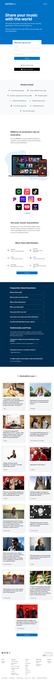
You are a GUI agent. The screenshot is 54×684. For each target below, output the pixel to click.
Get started (27, 273)
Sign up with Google (27, 65)
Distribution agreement (42, 678)
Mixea (26, 668)
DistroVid (27, 670)
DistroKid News (14, 661)
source (35, 343)
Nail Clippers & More (14, 664)
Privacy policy (5, 678)
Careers (13, 671)
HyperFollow (28, 672)
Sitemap (33, 678)
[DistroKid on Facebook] (5, 653)
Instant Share (26, 666)
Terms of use (27, 678)
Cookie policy (12, 678)
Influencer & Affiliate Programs (15, 674)
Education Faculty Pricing (15, 669)
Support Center (3, 662)
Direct (26, 673)
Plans (26, 661)
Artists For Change (15, 666)
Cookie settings (19, 678)
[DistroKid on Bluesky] (7, 653)
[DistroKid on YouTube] (2, 653)
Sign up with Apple (28, 69)
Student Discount (49, 662)
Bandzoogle (27, 663)
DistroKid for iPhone (39, 662)
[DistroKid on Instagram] (9, 653)
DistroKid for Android (39, 665)
